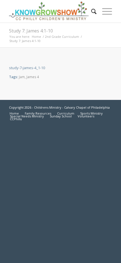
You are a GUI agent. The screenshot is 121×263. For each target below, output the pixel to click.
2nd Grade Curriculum (62, 36)
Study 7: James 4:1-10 (31, 31)
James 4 (32, 76)
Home (36, 36)
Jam (22, 76)
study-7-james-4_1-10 (27, 67)
